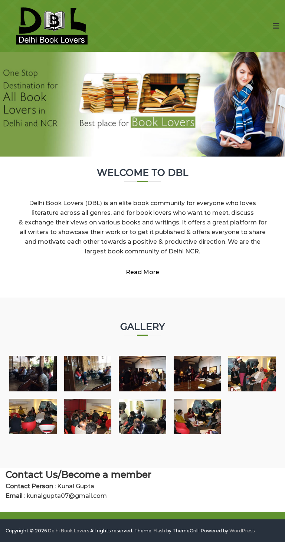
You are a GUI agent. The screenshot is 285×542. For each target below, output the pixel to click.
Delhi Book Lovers (68, 530)
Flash (159, 530)
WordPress (242, 530)
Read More (142, 272)
